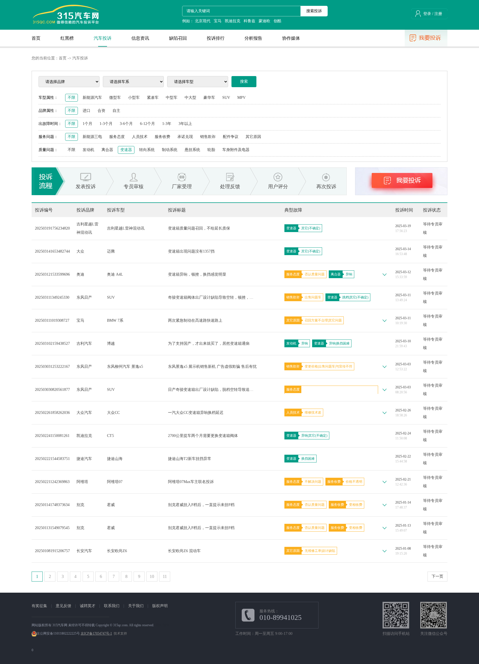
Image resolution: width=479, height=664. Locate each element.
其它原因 (253, 137)
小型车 (134, 97)
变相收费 (355, 505)
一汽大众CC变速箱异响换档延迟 (195, 413)
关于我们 (136, 606)
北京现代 (202, 21)
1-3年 (166, 124)
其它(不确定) (310, 228)
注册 (438, 14)
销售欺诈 (208, 137)
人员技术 (139, 137)
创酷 (277, 21)
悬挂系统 (192, 150)
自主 (116, 111)
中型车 (171, 97)
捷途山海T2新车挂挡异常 (189, 459)
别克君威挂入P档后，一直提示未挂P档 (201, 505)
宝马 (217, 21)
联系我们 (111, 606)
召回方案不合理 (316, 320)
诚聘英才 (87, 606)
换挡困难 (343, 343)
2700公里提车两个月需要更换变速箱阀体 (203, 436)
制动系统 (169, 150)
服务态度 (117, 137)
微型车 (115, 97)
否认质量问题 (315, 274)
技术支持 (120, 633)
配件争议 (230, 137)
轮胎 (211, 150)
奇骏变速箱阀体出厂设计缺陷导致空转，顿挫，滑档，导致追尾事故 (212, 297)
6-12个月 (147, 124)
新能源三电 (92, 137)
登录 (427, 14)
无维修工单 (313, 551)
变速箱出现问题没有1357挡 (191, 251)
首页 (63, 58)
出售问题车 (313, 297)
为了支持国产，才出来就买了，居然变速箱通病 (208, 343)
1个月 (87, 124)
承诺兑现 (185, 137)
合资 (101, 111)
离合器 (107, 150)
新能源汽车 (92, 97)
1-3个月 (106, 124)
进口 (86, 111)
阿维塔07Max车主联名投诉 (191, 482)
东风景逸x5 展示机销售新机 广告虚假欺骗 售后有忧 (212, 366)
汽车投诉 (80, 58)
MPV (241, 97)
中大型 (190, 97)
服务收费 (162, 137)
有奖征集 (39, 606)
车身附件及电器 (235, 150)
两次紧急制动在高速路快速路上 (195, 320)
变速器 (126, 150)
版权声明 (160, 606)
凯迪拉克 (232, 21)
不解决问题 (313, 482)
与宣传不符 (344, 366)
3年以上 (185, 124)
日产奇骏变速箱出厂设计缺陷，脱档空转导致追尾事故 (212, 390)
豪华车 (209, 97)
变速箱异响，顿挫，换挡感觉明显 (197, 274)
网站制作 (162, 625)
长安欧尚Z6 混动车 (184, 551)
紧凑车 (153, 97)
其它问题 (335, 320)
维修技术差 (313, 412)
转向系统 (147, 150)
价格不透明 (354, 482)
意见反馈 (63, 606)
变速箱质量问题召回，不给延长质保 (199, 228)
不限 (71, 97)
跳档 (345, 297)
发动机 (88, 150)
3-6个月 (126, 124)
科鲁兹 (249, 21)
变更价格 (311, 366)
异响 (349, 274)
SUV (226, 97)
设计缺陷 (328, 551)
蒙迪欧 (264, 21)
